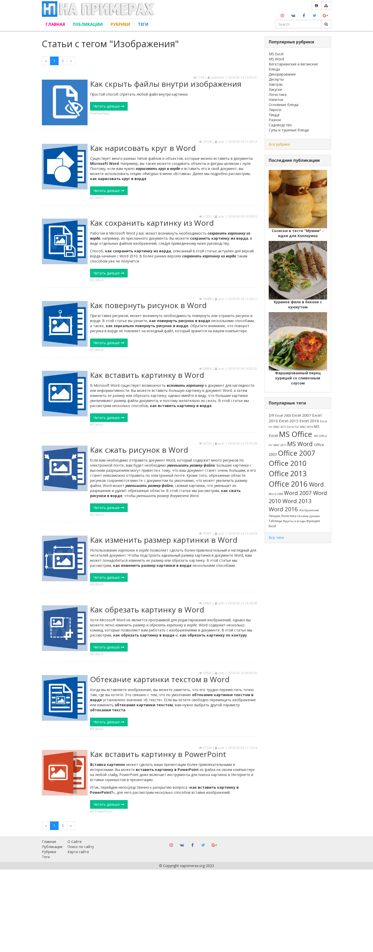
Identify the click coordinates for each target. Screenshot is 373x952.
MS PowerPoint (101, 811)
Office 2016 (289, 484)
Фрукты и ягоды (294, 521)
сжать (211, 400)
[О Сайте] (316, 5)
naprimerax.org (192, 865)
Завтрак (276, 84)
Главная (55, 24)
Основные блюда (283, 104)
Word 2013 (297, 501)
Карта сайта (78, 851)
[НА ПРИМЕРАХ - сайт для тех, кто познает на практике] (98, 8)
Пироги (275, 109)
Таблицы (276, 521)
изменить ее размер (107, 395)
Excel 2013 (289, 420)
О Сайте (74, 841)
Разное (275, 119)
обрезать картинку (149, 395)
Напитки (276, 99)
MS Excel (276, 53)
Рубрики (120, 24)
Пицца (274, 114)
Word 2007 (298, 493)
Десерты (276, 79)
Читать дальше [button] (107, 106)
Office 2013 (288, 473)
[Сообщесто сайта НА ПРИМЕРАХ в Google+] (325, 15)
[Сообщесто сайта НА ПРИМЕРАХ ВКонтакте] (293, 15)
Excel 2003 (283, 415)
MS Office (296, 434)
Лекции (275, 516)
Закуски (275, 89)
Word (316, 484)
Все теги (276, 537)
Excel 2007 (302, 415)
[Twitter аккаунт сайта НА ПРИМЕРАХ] (314, 15)
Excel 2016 (309, 420)
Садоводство (280, 124)
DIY (272, 415)
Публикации (88, 24)
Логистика (277, 94)
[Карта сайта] (326, 5)
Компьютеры (100, 113)
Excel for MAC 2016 (300, 427)
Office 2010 (288, 463)
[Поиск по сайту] (326, 24)
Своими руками (308, 516)
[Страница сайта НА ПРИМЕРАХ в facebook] (303, 15)
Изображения (309, 510)
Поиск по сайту (80, 846)
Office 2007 (296, 453)
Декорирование (282, 74)
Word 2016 (284, 509)
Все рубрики (279, 144)
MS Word (96, 198)
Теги (143, 24)
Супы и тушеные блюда (289, 130)
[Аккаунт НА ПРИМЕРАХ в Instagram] (282, 15)
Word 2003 (276, 494)
